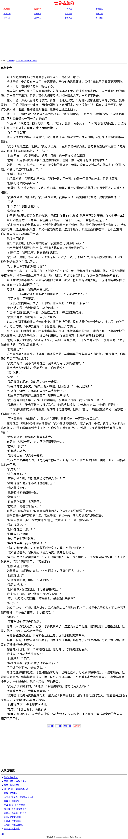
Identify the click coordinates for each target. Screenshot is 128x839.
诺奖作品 (99, 9)
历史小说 (7, 18)
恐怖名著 (99, 14)
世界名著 (68, 9)
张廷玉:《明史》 (12, 801)
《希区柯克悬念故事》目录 (26, 61)
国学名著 (7, 14)
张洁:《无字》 (11, 793)
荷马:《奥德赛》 (12, 785)
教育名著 (68, 18)
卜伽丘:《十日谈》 (13, 820)
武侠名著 (37, 18)
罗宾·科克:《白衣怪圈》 (16, 805)
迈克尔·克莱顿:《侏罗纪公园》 (19, 797)
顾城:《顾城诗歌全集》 (15, 781)
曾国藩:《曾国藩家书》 (15, 809)
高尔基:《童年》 (12, 828)
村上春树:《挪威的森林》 (16, 789)
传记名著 (99, 18)
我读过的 (10, 61)
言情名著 (68, 14)
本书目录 (67, 726)
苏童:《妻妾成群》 (13, 817)
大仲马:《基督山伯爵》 (15, 813)
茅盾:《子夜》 (11, 777)
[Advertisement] (64, 38)
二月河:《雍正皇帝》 (14, 824)
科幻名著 (37, 14)
